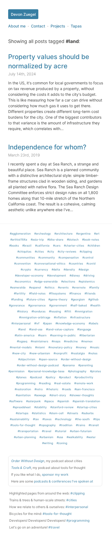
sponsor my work (55, 474)
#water (91, 437)
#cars (56, 245)
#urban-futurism (81, 431)
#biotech (73, 239)
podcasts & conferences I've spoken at (63, 481)
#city (50, 251)
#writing (47, 443)
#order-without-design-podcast (38, 365)
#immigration (83, 311)
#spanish (63, 401)
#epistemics (87, 281)
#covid (90, 263)
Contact (38, 26)
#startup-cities (87, 407)
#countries (76, 263)
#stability (40, 407)
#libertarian (87, 335)
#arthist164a (18, 239)
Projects (58, 26)
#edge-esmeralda (46, 281)
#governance (37, 305)
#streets (72, 413)
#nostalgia (78, 353)
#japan (47, 323)
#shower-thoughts (82, 395)
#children (94, 245)
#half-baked (78, 305)
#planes (21, 377)
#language (84, 329)
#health (95, 305)
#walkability (75, 437)
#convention (22, 263)
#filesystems (57, 293)
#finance (75, 293)
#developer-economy (29, 275)
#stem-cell (56, 413)
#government (58, 305)
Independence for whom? (47, 147)
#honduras (38, 311)
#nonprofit (60, 353)
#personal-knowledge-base (46, 371)
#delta (56, 269)
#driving (88, 275)
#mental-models (21, 347)
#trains (80, 425)
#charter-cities (74, 245)
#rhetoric (52, 389)
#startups (22, 413)
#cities (39, 251)
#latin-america (25, 335)
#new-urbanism (39, 353)
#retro (39, 389)
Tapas (76, 26)
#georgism (78, 299)
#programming (25, 383)
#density (69, 269)
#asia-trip (37, 239)
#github (93, 299)
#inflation (60, 317)
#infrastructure (80, 317)
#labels (93, 323)
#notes (92, 353)
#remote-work (83, 383)
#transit (94, 425)
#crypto (26, 269)
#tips (96, 419)
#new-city (19, 353)
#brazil (27, 245)
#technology (63, 419)
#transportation (28, 431)
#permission (16, 371)
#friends (90, 293)
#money (81, 347)
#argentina (83, 233)
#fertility (20, 293)
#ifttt (67, 311)
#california (42, 245)
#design (84, 269)
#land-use (35, 329)
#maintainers (39, 341)
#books (14, 245)
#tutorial (60, 431)
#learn (42, 335)
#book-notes (90, 239)
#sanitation (23, 395)
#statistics (39, 413)
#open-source (48, 359)
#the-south (82, 419)
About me (17, 26)
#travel (46, 431)
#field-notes (37, 293)
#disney (75, 275)
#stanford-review (61, 407)
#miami (40, 347)
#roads (66, 389)
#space (49, 401)
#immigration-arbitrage (34, 317)
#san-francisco (84, 389)
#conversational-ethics (49, 263)
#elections (68, 281)
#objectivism (26, 359)
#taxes (46, 419)
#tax (36, 419)
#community (46, 257)
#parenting (85, 365)
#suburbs (88, 413)
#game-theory (57, 299)
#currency (41, 269)
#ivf (36, 323)
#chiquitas (24, 251)
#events (63, 287)
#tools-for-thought (22, 425)
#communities (25, 257)
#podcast (36, 377)
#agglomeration (20, 233)
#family (94, 287)
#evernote (79, 287)
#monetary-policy (60, 347)
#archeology (42, 233)
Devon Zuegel (23, 14)
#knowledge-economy (70, 323)
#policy (50, 377)
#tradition (65, 425)
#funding (17, 299)
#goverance (17, 305)
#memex (87, 341)
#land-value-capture (60, 329)
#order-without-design (76, 359)
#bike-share (55, 239)
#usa (60, 437)
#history (22, 311)
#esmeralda (18, 287)
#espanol (35, 287)
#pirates (95, 371)
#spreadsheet (22, 407)
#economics (23, 281)
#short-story (57, 395)
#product (65, 377)
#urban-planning (25, 437)
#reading (45, 383)
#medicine (71, 341)
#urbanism (46, 437)
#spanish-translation (86, 401)
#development (56, 275)
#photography (77, 371)
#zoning (62, 443)
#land (22, 329)
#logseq (22, 341)
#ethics (49, 287)
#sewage (40, 395)
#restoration (23, 389)
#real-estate (62, 383)
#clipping (86, 251)
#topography (47, 425)
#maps (56, 341)
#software (16, 401)
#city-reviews (67, 251)
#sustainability (19, 419)
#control (88, 257)
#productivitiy (83, 377)
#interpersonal (21, 323)
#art (96, 233)
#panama (69, 365)
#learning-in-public (63, 335)
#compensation (68, 257)
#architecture (63, 233)
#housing (55, 311)
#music (94, 347)
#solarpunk (33, 401)
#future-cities (35, 299)
